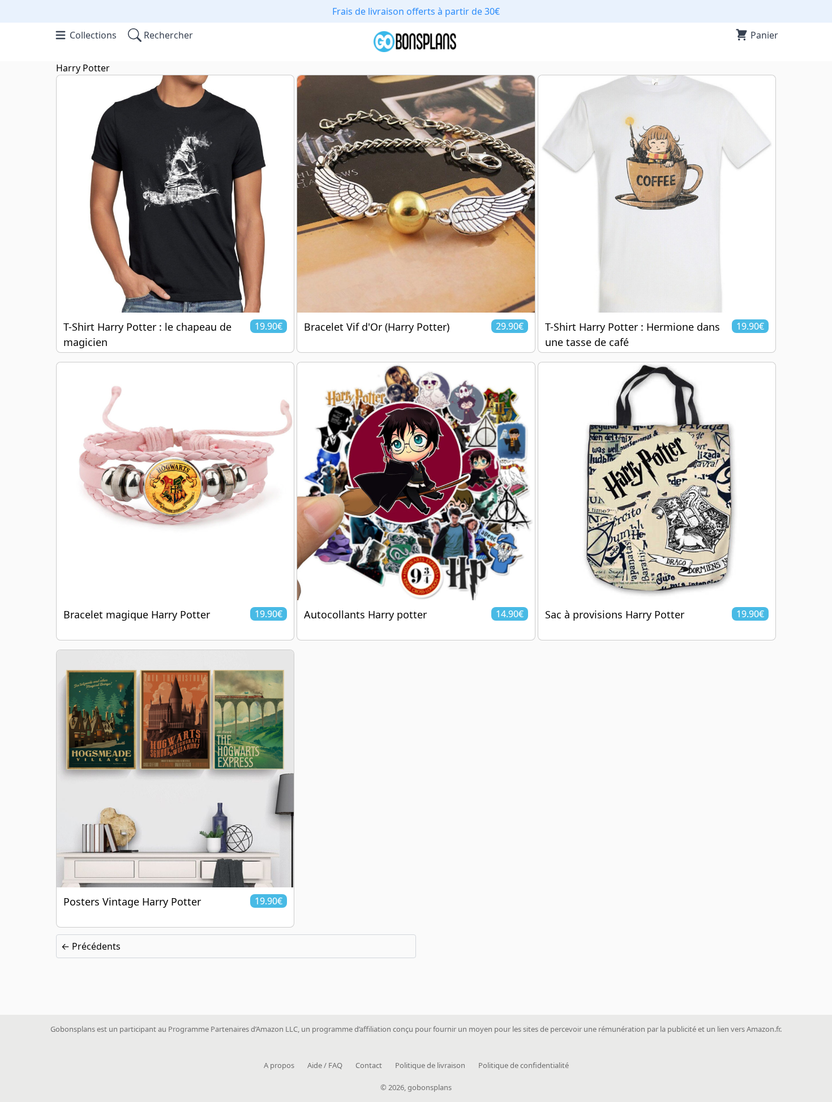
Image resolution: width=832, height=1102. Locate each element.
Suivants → (747, 946)
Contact (368, 1065)
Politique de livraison (430, 1065)
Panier (764, 35)
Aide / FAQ (324, 1065)
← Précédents (91, 946)
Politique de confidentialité (523, 1065)
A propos (279, 1065)
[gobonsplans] (416, 48)
